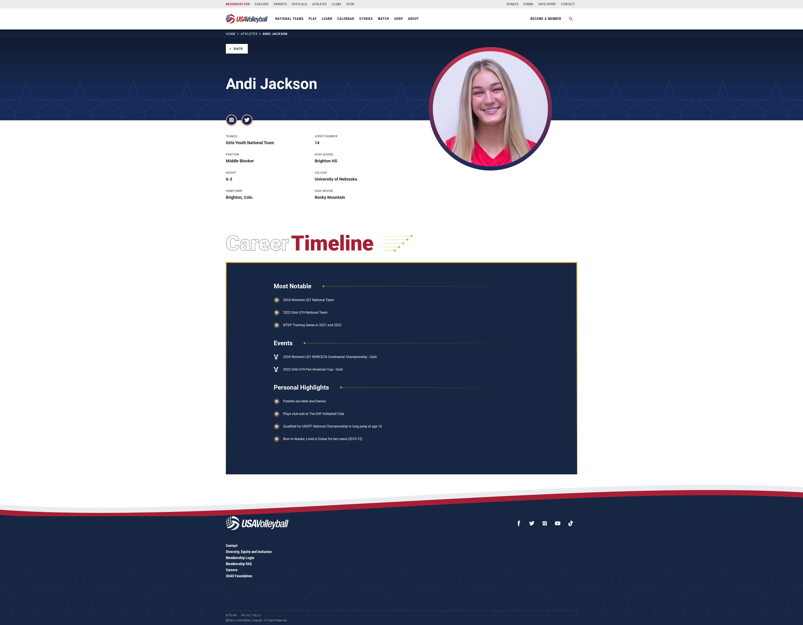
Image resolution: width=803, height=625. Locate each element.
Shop (398, 19)
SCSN (350, 4)
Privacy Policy (251, 615)
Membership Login (240, 558)
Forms (528, 4)
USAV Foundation (239, 576)
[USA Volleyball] (247, 18)
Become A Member (546, 19)
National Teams (289, 19)
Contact (568, 4)
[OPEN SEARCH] (571, 18)
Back (238, 49)
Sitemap (231, 615)
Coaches (262, 4)
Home (231, 34)
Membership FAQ (239, 564)
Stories (366, 19)
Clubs (336, 4)
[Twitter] (531, 523)
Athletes (319, 4)
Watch (383, 19)
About (413, 19)
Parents (280, 4)
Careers (232, 570)
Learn (327, 19)
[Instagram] (544, 523)
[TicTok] (570, 523)
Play (313, 19)
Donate (512, 4)
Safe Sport (547, 4)
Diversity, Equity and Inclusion (249, 551)
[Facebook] (518, 523)
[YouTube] (557, 523)
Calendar (345, 19)
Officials (299, 4)
